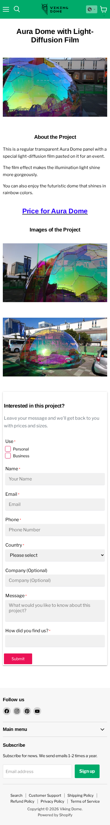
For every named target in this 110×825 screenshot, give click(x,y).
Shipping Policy (80, 795)
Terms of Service (85, 801)
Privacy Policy (52, 801)
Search (16, 795)
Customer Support (45, 795)
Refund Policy (22, 801)
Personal (21, 449)
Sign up (87, 771)
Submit (18, 658)
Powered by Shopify (55, 815)
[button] (91, 9)
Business (21, 455)
